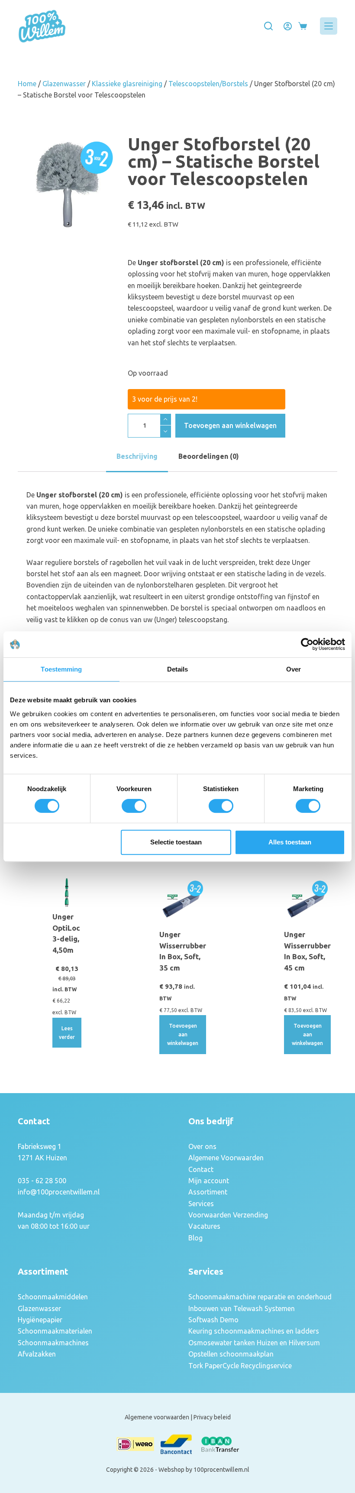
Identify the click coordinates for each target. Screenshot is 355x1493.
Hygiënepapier (40, 1320)
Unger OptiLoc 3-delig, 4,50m (66, 933)
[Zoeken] (268, 26)
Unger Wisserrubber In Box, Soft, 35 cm (182, 951)
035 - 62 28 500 (42, 1181)
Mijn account (208, 1181)
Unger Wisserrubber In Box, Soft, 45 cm (307, 951)
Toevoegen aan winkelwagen (230, 425)
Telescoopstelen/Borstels (208, 84)
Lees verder (67, 1033)
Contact (200, 1169)
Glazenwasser (64, 84)
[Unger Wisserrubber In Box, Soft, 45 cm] (307, 901)
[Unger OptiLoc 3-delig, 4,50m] (66, 892)
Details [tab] (177, 669)
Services (201, 1203)
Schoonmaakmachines (53, 1343)
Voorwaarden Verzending (228, 1215)
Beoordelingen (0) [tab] (208, 456)
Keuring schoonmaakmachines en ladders (253, 1331)
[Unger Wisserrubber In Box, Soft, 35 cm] (182, 901)
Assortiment (207, 1192)
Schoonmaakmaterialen (55, 1331)
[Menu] (328, 26)
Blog (195, 1238)
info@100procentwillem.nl (59, 1192)
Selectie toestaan (176, 842)
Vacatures (204, 1226)
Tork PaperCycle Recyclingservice (240, 1366)
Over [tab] (293, 669)
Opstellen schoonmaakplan (231, 1354)
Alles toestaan (289, 842)
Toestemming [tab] (61, 669)
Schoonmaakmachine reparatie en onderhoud (260, 1297)
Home (27, 84)
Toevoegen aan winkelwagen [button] (182, 1034)
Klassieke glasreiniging (127, 84)
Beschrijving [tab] (137, 456)
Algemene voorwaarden (157, 1417)
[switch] (134, 806)
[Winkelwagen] (302, 26)
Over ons (202, 1146)
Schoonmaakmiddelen (53, 1297)
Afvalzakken (37, 1354)
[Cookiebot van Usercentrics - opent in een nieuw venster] (307, 644)
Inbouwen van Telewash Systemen (241, 1308)
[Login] (288, 26)
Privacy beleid (212, 1417)
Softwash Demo (213, 1320)
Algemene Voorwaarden (226, 1158)
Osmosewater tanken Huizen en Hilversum (254, 1343)
